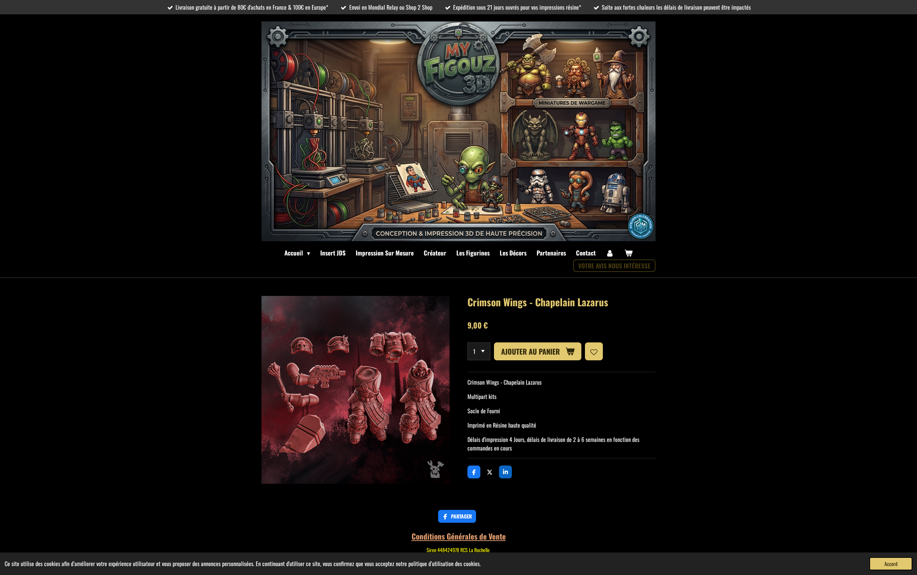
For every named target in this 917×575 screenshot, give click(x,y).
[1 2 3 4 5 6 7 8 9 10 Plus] (478, 351)
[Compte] (610, 253)
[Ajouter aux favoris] (594, 351)
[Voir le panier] (628, 253)
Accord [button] (890, 563)
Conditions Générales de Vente (459, 536)
